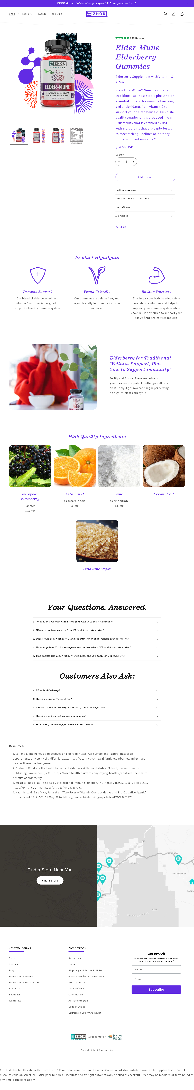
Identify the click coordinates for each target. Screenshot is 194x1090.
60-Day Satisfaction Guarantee (86, 976)
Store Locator (76, 958)
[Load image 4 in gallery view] (77, 136)
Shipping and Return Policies (85, 970)
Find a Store (50, 880)
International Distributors (24, 982)
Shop (12, 958)
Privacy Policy (77, 982)
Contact (13, 964)
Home (72, 964)
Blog (12, 970)
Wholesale (15, 1000)
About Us (14, 988)
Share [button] (123, 226)
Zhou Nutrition (106, 1050)
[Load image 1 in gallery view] (19, 136)
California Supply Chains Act (85, 1012)
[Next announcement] (187, 3)
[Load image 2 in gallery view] (38, 136)
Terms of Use (76, 988)
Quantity (119, 154)
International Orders (21, 976)
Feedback (15, 994)
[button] (13, 14)
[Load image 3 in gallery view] (57, 136)
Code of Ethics (77, 1006)
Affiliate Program (79, 1000)
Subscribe (156, 989)
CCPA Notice (76, 994)
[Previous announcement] (6, 3)
